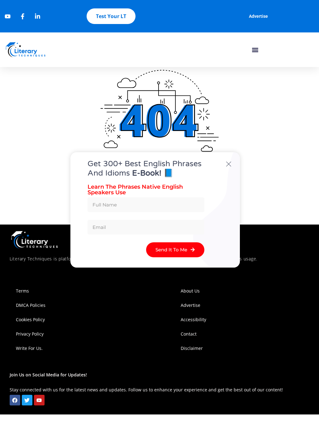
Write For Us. (29, 348)
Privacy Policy (30, 334)
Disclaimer (192, 348)
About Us (190, 291)
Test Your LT (111, 16)
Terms (22, 291)
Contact (189, 334)
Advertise (258, 16)
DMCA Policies (30, 305)
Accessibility (194, 319)
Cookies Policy (30, 319)
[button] (255, 50)
